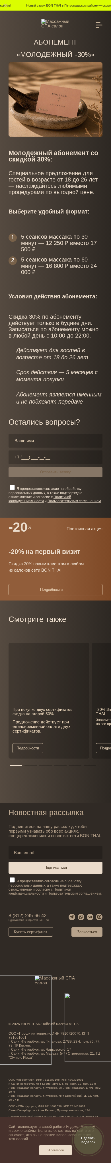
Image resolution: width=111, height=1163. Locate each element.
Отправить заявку (55, 472)
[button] (16, 765)
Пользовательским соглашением (74, 893)
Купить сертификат (30, 932)
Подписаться (55, 867)
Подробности (51, 589)
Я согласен (56, 1150)
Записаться (87, 932)
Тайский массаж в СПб (60, 1024)
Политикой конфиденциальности (40, 891)
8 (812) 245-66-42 (29, 917)
